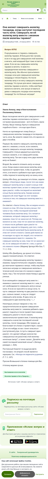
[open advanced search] (37, 10)
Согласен (7, 474)
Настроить (40, 474)
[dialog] (23, 469)
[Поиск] (44, 10)
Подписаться (38, 414)
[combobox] (19, 10)
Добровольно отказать (25, 474)
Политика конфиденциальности (24, 456)
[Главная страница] (7, 18)
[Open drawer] (45, 4)
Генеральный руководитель (28, 452)
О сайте (12, 452)
